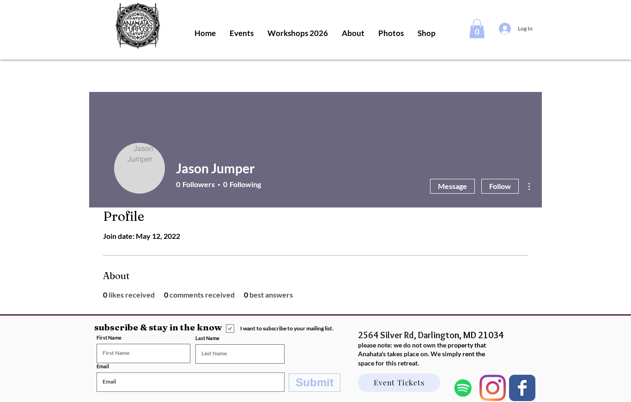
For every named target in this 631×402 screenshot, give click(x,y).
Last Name (207, 338)
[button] (477, 28)
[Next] (522, 388)
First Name (109, 337)
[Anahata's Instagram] (492, 388)
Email (103, 366)
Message (452, 186)
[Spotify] (463, 388)
